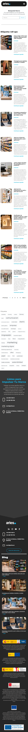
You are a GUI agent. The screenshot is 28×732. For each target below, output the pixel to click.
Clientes (21, 314)
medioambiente (4, 352)
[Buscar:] (10, 17)
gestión (14, 331)
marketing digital (7, 346)
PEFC (9, 356)
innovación (3, 338)
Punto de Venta (4, 358)
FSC (9, 331)
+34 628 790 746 (10, 400)
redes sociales (5, 362)
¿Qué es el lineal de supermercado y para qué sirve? (19, 139)
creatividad (14, 322)
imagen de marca (21, 331)
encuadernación (4, 328)
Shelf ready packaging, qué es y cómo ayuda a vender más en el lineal (20, 246)
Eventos (19, 328)
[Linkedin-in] (8, 529)
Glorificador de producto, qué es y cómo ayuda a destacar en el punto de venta (20, 217)
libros (14, 338)
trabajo (17, 365)
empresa (13, 325)
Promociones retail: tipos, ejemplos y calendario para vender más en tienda (20, 88)
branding (10, 314)
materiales (16, 349)
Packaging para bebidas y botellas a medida (20, 61)
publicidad (19, 356)
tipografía (12, 365)
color (2, 318)
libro (9, 338)
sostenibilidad (17, 362)
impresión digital (17, 335)
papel (3, 356)
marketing (12, 342)
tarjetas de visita (4, 365)
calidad (15, 314)
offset (11, 352)
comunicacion (12, 318)
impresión (6, 335)
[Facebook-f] (19, 529)
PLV (13, 356)
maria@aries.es (10, 406)
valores (2, 368)
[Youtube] (16, 529)
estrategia (13, 328)
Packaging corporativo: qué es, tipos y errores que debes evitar (20, 114)
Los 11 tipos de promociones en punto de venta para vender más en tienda (20, 272)
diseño (21, 322)
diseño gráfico (4, 325)
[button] (25, 3)
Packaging (18, 352)
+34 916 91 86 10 (10, 397)
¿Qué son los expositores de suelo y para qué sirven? (20, 190)
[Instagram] (12, 529)
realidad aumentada (14, 358)
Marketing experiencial (6, 349)
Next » (24, 297)
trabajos (24, 365)
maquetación (21, 338)
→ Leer (4, 576)
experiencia (3, 331)
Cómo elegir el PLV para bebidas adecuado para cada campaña (20, 37)
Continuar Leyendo (18, 54)
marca (3, 342)
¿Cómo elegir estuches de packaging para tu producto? (20, 164)
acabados (3, 314)
